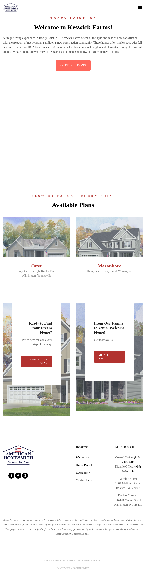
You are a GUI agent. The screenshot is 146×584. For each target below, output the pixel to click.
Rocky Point (48, 271)
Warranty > (82, 457)
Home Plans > (84, 465)
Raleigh (35, 271)
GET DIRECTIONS (73, 65)
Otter (36, 265)
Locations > (83, 472)
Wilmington (29, 275)
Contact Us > (84, 480)
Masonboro (109, 265)
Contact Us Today (38, 361)
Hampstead (22, 271)
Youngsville (44, 275)
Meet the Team (105, 357)
